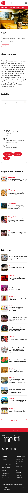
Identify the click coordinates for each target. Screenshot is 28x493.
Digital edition (19, 459)
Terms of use (5, 462)
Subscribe (21, 3)
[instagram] (15, 449)
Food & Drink (12, 7)
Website (18, 154)
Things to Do (4, 7)
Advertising (4, 470)
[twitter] (7, 449)
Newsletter (19, 466)
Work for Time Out (6, 465)
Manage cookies (6, 478)
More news (14, 420)
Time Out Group (6, 467)
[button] (25, 102)
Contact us (4, 459)
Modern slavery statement (5, 474)
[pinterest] (11, 449)
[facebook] (3, 449)
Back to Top (16, 430)
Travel (23, 7)
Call (6, 158)
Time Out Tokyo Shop (20, 463)
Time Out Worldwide (19, 476)
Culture (18, 7)
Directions (8, 154)
